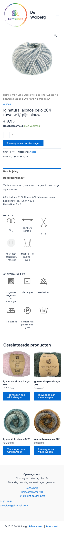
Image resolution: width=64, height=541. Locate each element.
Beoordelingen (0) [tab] (14, 177)
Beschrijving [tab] (10, 171)
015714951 (6, 501)
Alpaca (50, 94)
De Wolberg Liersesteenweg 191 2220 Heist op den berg (32, 491)
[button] (55, 35)
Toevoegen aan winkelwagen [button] (16, 396)
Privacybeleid (36, 526)
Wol (13, 94)
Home (6, 94)
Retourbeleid (52, 526)
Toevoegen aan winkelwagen (23, 143)
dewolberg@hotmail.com (14, 505)
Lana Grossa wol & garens (31, 94)
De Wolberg (38, 14)
